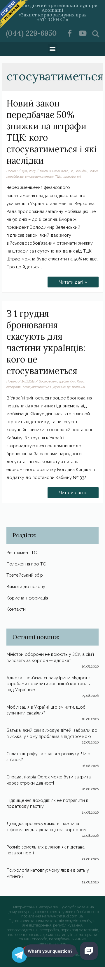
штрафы (69, 176)
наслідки (81, 171)
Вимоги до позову (25, 586)
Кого (64, 171)
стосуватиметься (39, 176)
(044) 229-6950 (31, 33)
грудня (64, 381)
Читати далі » (76, 280)
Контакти (16, 609)
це (69, 387)
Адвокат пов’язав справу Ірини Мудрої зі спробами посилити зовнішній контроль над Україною (48, 683)
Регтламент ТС (21, 552)
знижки (54, 171)
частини (78, 387)
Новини (12, 171)
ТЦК (58, 176)
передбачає (15, 176)
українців (59, 387)
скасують (13, 387)
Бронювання (48, 381)
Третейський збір (24, 575)
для (73, 381)
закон (44, 171)
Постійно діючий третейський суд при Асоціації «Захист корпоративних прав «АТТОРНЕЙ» (52, 12)
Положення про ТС (26, 563)
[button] (52, 48)
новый (93, 171)
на (71, 171)
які (79, 176)
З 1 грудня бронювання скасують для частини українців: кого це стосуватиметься (45, 342)
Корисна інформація (27, 597)
